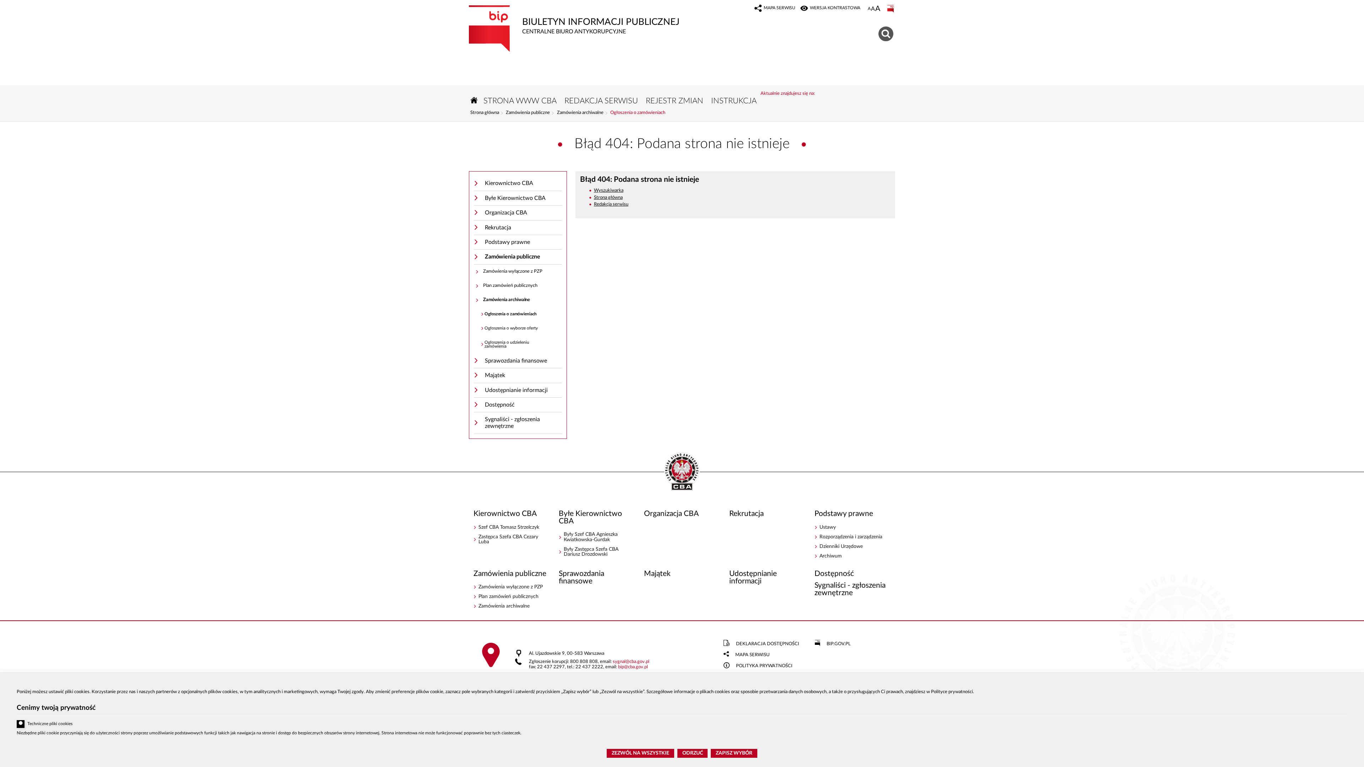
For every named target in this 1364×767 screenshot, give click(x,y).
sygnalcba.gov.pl (631, 661)
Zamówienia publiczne (528, 113)
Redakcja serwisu (611, 204)
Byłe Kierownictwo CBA (515, 198)
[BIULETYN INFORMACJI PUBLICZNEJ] (891, 9)
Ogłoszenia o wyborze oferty (511, 328)
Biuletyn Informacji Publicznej (574, 19)
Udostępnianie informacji (516, 390)
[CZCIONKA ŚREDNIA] (873, 9)
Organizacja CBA (506, 213)
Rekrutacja (498, 227)
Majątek (495, 375)
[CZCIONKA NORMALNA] (869, 8)
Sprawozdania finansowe (516, 361)
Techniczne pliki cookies (49, 724)
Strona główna (484, 113)
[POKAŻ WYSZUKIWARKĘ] (886, 33)
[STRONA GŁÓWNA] (474, 100)
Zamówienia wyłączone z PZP (512, 271)
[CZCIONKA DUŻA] (877, 9)
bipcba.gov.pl (633, 667)
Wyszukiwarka (608, 190)
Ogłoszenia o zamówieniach (637, 113)
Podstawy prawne (507, 242)
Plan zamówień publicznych (510, 285)
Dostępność (500, 405)
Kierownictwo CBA (509, 183)
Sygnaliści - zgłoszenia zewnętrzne (512, 423)
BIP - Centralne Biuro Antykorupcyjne (682, 471)
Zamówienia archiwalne (580, 113)
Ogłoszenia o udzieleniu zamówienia (507, 345)
